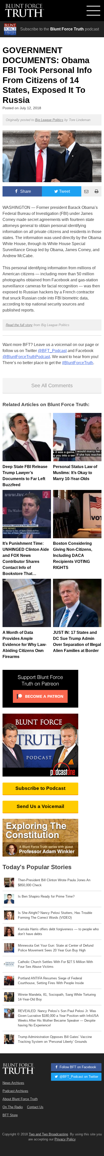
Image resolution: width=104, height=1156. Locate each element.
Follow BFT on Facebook (77, 1067)
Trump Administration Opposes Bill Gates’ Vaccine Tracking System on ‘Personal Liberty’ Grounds (55, 1039)
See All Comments (52, 385)
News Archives (13, 1083)
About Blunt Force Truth (20, 1099)
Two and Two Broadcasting (48, 1134)
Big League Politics (49, 120)
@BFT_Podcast (52, 351)
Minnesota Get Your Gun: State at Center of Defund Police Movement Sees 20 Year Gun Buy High (55, 948)
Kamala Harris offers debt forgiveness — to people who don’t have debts (58, 931)
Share (25, 191)
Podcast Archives (15, 1091)
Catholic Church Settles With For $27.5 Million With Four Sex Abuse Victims (55, 964)
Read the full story (19, 325)
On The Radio (13, 1107)
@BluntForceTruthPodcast (26, 357)
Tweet (64, 191)
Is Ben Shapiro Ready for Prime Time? (46, 896)
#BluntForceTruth (77, 363)
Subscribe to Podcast (40, 788)
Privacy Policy (65, 1139)
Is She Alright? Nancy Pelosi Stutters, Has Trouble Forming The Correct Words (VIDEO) (55, 915)
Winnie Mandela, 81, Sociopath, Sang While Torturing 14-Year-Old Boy (57, 997)
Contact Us (35, 1107)
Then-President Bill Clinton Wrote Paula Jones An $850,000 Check (54, 882)
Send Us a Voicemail (40, 806)
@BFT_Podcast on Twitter (78, 1076)
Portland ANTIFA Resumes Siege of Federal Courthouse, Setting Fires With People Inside (51, 980)
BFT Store (10, 1115)
